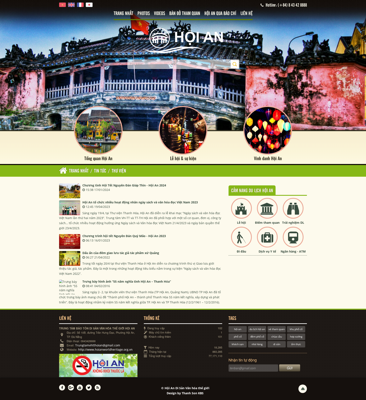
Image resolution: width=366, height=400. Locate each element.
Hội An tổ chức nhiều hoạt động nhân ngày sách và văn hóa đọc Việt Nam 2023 (140, 202)
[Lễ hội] (241, 212)
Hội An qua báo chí (220, 13)
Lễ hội (241, 223)
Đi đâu (241, 251)
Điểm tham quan (267, 223)
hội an (237, 329)
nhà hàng (257, 344)
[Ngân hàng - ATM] (293, 241)
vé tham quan (277, 329)
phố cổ (238, 336)
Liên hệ (246, 13)
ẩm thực (296, 344)
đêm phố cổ (257, 336)
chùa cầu (276, 336)
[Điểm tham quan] (267, 212)
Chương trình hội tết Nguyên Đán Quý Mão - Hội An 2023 (124, 236)
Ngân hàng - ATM (293, 251)
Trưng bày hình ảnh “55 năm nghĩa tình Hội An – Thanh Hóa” (126, 281)
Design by (185, 393)
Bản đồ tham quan (184, 13)
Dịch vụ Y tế (267, 251)
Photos (143, 13)
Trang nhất (123, 13)
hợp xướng (296, 336)
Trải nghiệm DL (293, 223)
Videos (159, 13)
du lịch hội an (257, 329)
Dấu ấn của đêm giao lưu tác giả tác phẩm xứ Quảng (120, 253)
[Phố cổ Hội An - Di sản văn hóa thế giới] (183, 40)
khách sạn (238, 344)
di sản (276, 344)
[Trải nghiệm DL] (293, 212)
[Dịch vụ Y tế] (267, 241)
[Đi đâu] (241, 241)
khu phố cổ (296, 329)
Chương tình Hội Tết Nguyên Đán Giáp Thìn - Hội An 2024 (124, 185)
